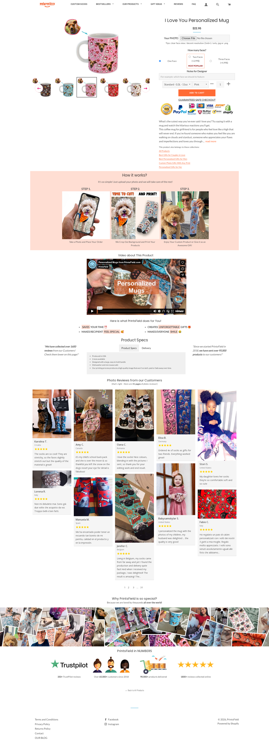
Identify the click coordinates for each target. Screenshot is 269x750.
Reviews (178, 4)
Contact (39, 733)
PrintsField (233, 719)
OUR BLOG (41, 737)
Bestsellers (103, 4)
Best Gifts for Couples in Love (172, 155)
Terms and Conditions (46, 719)
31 (141, 587)
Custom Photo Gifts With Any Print (174, 163)
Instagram (113, 724)
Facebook (113, 719)
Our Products (131, 4)
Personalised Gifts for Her (170, 167)
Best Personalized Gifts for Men (173, 159)
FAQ (194, 4)
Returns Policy (42, 728)
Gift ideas (157, 4)
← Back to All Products (134, 690)
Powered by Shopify (228, 723)
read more (210, 141)
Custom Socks (79, 4)
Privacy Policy (42, 724)
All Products (164, 151)
